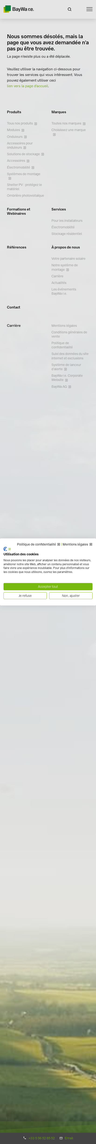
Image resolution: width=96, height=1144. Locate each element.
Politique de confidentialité (36, 544)
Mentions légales (75, 544)
